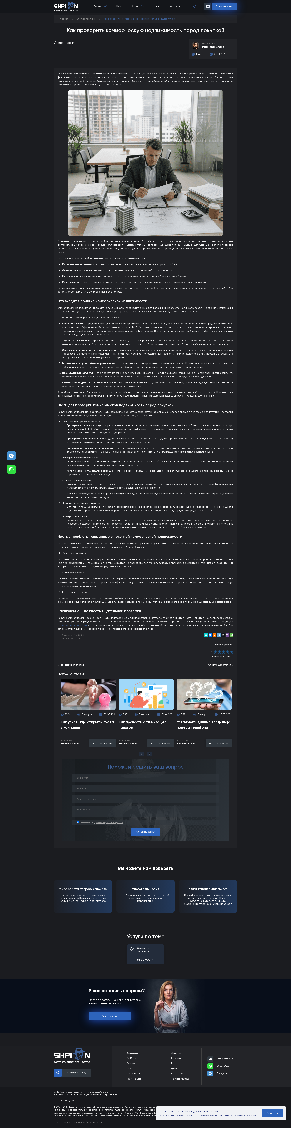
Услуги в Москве (180, 1079)
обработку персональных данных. (108, 823)
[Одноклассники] (214, 635)
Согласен (272, 1113)
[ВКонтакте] (210, 635)
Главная (63, 19)
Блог (156, 6)
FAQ (129, 1068)
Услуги (98, 6)
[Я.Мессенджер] (206, 635)
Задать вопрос (110, 1016)
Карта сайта (178, 1074)
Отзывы (131, 1063)
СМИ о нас (133, 1058)
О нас (135, 6)
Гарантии (176, 1058)
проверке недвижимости (72, 625)
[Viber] (227, 635)
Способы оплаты (136, 1074)
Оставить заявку (225, 6)
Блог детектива (86, 19)
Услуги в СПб (134, 1079)
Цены (119, 6)
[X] (223, 635)
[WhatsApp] (231, 635)
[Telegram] (219, 635)
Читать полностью (102, 743)
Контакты (174, 6)
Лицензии (176, 1053)
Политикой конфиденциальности (87, 1122)
